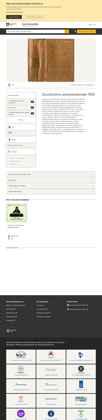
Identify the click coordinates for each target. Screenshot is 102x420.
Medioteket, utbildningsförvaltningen (15, 305)
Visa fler (20, 120)
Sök (67, 31)
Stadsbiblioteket (10, 316)
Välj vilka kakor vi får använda (34, 17)
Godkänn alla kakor (14, 17)
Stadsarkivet (9, 320)
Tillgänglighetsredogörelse (44, 313)
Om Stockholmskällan (42, 309)
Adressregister (21, 158)
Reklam (11, 158)
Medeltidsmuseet (10, 313)
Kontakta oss (40, 305)
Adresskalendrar (13, 164)
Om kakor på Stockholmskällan (14, 12)
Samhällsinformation (15, 161)
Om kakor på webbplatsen (43, 316)
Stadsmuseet (90, 85)
